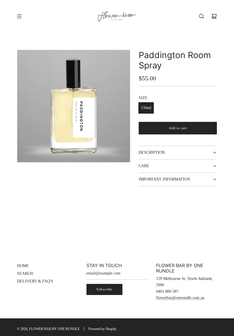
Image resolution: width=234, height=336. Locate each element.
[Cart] (214, 16)
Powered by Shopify (102, 329)
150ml (146, 108)
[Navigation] (19, 16)
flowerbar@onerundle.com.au (180, 298)
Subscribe (104, 289)
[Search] (201, 16)
